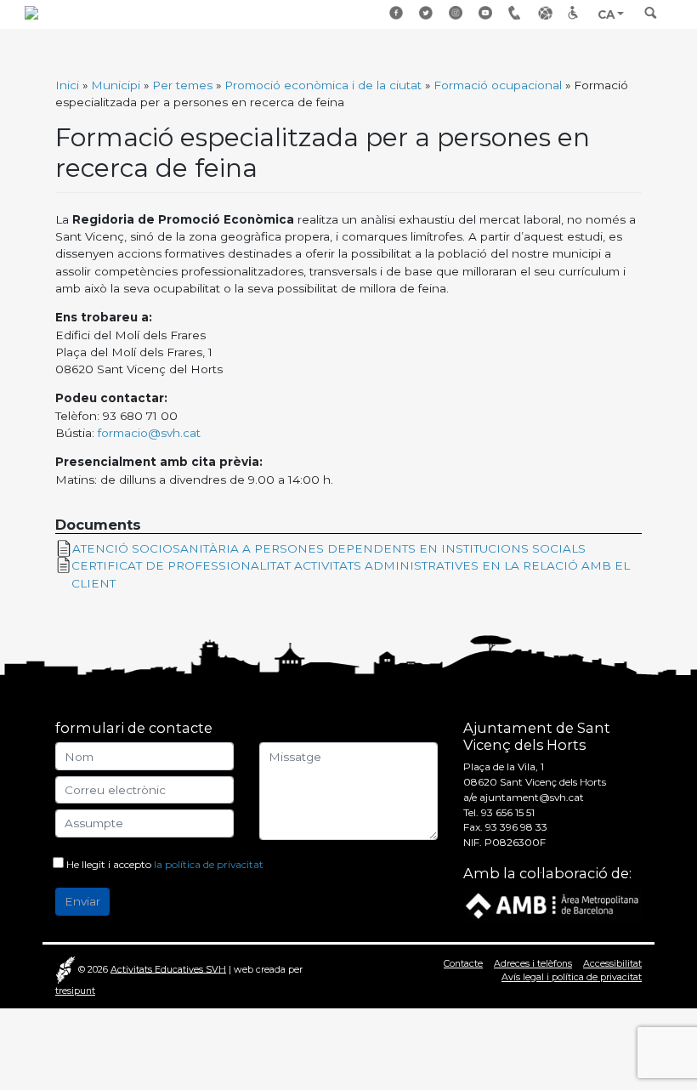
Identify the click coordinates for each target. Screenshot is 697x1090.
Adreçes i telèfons (516, 13)
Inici (67, 85)
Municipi (115, 85)
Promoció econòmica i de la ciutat (323, 85)
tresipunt (75, 990)
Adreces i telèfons (533, 963)
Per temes (182, 85)
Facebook (397, 13)
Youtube (487, 13)
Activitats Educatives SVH (168, 968)
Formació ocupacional (498, 85)
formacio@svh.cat (149, 433)
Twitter (427, 13)
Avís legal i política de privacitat (572, 977)
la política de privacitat (209, 864)
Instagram (457, 13)
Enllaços (546, 13)
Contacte (463, 963)
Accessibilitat (576, 13)
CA (606, 14)
